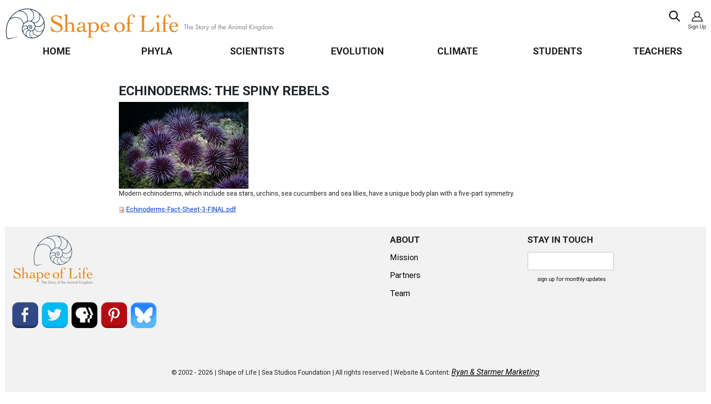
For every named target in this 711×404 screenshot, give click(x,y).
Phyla (156, 51)
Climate (457, 51)
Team (400, 293)
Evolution (357, 51)
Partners (405, 275)
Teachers (657, 51)
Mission (404, 257)
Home (56, 51)
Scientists (257, 51)
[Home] (156, 23)
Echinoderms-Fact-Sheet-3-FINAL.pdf (181, 209)
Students (557, 51)
